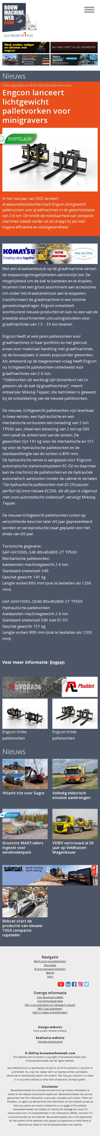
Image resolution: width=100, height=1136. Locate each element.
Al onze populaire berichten (50, 969)
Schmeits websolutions (50, 1041)
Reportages (50, 965)
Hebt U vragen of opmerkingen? (50, 1012)
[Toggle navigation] (90, 9)
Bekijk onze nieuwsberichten (50, 961)
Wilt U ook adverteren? (50, 1008)
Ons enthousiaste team (50, 1001)
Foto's (50, 976)
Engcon (57, 662)
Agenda (50, 972)
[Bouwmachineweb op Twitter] (86, 984)
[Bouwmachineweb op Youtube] (60, 984)
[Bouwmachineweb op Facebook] (73, 984)
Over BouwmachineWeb (50, 997)
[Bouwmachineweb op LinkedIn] (67, 984)
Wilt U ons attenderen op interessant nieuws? (50, 1005)
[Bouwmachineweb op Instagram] (80, 984)
